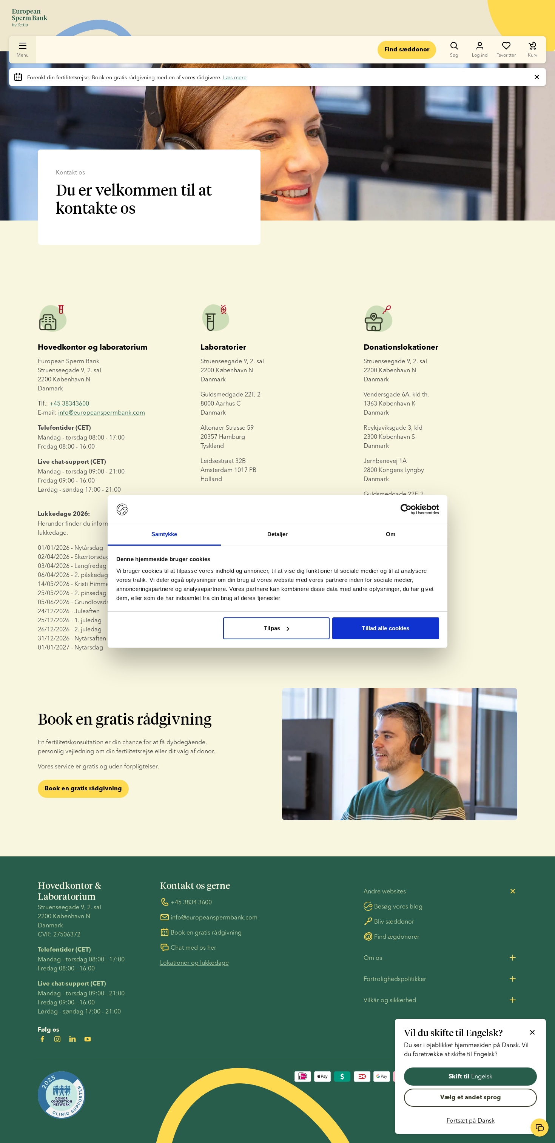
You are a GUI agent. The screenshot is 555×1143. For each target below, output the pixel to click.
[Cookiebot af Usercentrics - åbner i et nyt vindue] (406, 509)
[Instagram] (57, 1039)
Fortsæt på (471, 1120)
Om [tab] (390, 534)
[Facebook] (42, 1039)
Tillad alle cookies (385, 628)
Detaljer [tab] (277, 534)
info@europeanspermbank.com (101, 412)
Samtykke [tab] (164, 534)
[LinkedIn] (72, 1039)
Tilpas (272, 628)
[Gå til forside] (29, 18)
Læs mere (235, 77)
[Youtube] (87, 1039)
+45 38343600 (69, 403)
